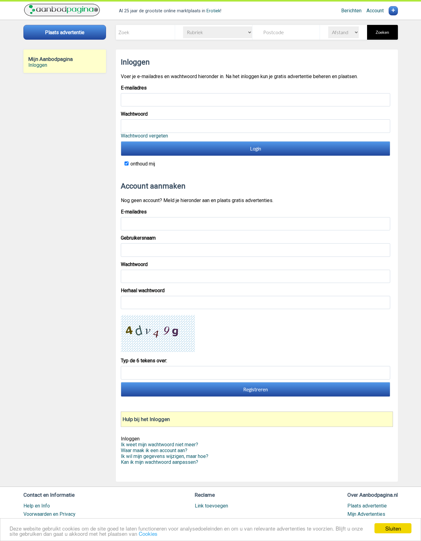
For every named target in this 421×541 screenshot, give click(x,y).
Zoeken (382, 32)
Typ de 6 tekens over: (144, 361)
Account (375, 11)
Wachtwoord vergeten (144, 136)
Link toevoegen (211, 506)
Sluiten (393, 528)
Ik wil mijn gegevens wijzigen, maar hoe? (164, 456)
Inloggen (37, 65)
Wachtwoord (134, 114)
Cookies (148, 533)
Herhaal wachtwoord (143, 290)
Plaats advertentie (367, 506)
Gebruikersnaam (138, 238)
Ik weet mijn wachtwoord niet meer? (159, 445)
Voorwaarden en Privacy (49, 514)
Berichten (351, 11)
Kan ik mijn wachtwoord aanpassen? (159, 462)
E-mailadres (134, 88)
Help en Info (36, 506)
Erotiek (213, 11)
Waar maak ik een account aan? (154, 450)
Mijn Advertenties (366, 514)
